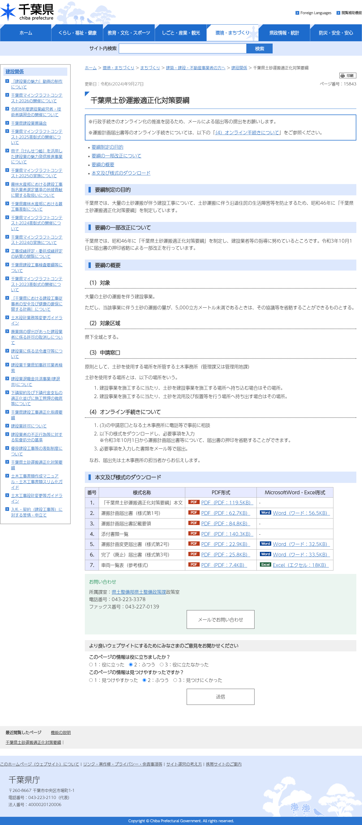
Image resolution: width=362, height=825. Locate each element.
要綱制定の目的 (107, 146)
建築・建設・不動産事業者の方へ (195, 67)
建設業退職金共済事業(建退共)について (35, 381)
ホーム (26, 32)
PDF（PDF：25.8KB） (225, 554)
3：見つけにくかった (200, 680)
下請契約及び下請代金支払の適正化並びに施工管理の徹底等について (37, 398)
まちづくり (150, 67)
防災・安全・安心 (336, 32)
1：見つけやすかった (116, 680)
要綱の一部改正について (116, 155)
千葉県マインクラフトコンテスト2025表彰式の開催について (37, 136)
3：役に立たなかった (187, 664)
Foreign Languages (316, 12)
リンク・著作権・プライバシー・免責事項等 (122, 764)
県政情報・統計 (284, 32)
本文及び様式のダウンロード (121, 172)
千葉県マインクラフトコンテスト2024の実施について (37, 240)
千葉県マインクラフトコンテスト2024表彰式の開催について (37, 223)
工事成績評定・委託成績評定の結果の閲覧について (37, 254)
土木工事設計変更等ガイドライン (37, 498)
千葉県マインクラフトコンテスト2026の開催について (37, 98)
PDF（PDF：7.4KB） (224, 565)
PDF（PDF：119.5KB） (227, 502)
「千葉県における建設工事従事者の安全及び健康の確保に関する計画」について (37, 303)
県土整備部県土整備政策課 (139, 591)
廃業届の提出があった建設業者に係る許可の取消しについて (37, 336)
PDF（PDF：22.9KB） (225, 544)
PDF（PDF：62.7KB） (225, 513)
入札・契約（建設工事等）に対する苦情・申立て (37, 512)
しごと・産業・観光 (181, 32)
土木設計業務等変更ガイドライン (37, 320)
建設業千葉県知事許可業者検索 (37, 367)
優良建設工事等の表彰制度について (37, 451)
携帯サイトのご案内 (224, 764)
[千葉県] (27, 12)
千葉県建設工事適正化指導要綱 (37, 415)
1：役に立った (109, 664)
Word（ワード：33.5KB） (301, 554)
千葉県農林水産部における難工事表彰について (37, 206)
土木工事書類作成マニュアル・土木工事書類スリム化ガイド (37, 481)
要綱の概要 (103, 164)
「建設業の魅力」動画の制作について (37, 84)
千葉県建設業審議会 (29, 123)
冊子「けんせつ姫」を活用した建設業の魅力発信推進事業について (37, 156)
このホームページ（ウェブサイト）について (39, 764)
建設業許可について (29, 426)
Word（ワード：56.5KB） (301, 513)
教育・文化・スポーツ (129, 32)
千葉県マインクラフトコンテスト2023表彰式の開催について (37, 284)
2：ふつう (144, 664)
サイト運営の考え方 (184, 764)
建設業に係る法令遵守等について (37, 354)
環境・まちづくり (232, 32)
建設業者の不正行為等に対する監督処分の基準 (37, 437)
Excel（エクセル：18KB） (301, 565)
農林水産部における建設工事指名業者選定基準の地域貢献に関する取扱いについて (37, 189)
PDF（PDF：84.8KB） (225, 523)
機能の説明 (61, 732)
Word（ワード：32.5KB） (301, 544)
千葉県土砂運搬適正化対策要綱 (37, 465)
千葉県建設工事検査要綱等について (37, 267)
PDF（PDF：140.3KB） (227, 533)
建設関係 (15, 71)
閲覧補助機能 (352, 12)
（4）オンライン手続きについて (247, 132)
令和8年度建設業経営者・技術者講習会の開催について (36, 112)
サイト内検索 (103, 48)
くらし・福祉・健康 (77, 32)
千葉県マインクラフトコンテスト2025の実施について (37, 173)
